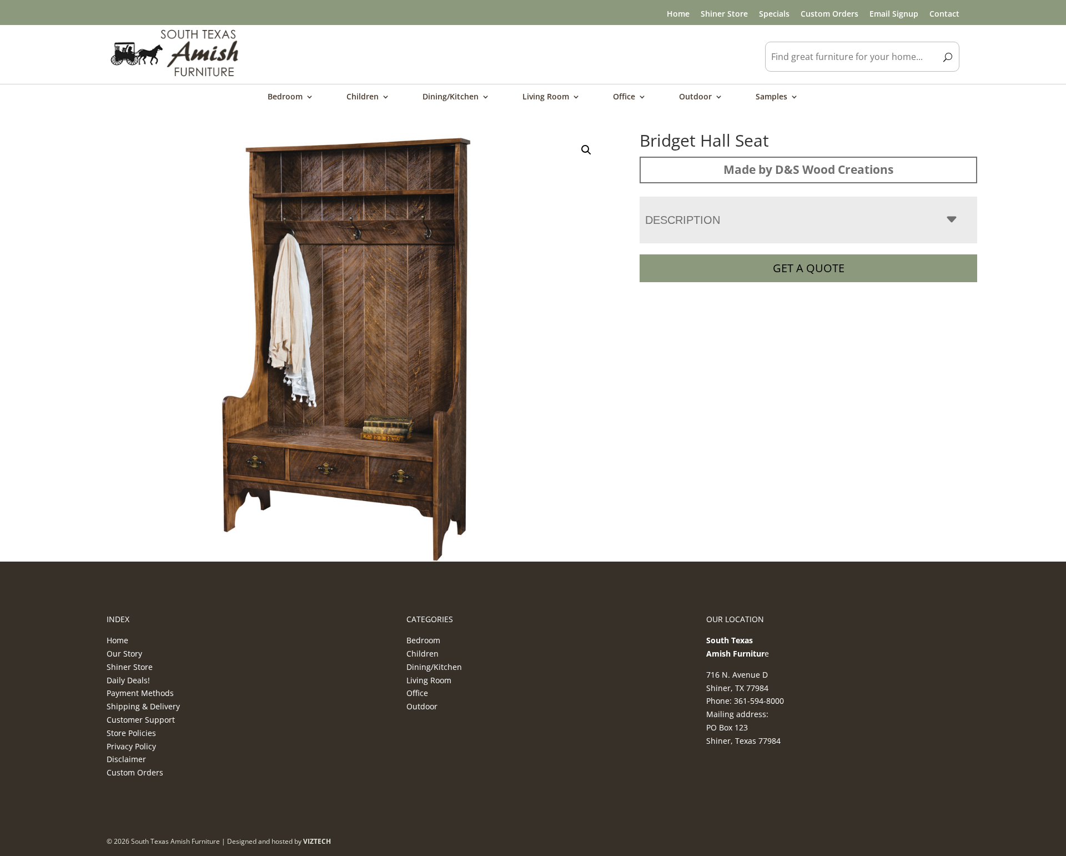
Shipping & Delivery (143, 706)
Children (362, 97)
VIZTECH (317, 841)
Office (624, 97)
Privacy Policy (131, 746)
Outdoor (695, 97)
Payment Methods (140, 693)
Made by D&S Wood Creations (808, 169)
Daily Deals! (128, 680)
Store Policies (131, 733)
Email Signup (893, 13)
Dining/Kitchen (451, 97)
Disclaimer (126, 759)
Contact (944, 13)
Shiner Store (724, 13)
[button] (586, 150)
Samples (771, 97)
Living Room (545, 97)
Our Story (124, 653)
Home (678, 13)
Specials (774, 13)
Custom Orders (829, 13)
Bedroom (285, 97)
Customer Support (141, 719)
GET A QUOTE (808, 268)
